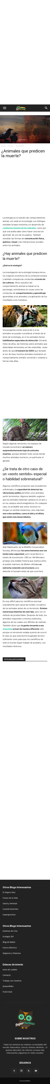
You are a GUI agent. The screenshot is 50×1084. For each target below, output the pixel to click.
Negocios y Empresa (12, 953)
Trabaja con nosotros (12, 980)
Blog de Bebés (9, 942)
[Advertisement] (25, 26)
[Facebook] (14, 1071)
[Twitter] (28, 1071)
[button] (4, 108)
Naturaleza (20, 146)
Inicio (3, 146)
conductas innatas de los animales (19, 228)
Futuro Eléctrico (10, 947)
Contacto (7, 975)
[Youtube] (36, 1071)
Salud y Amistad (10, 903)
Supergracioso (9, 914)
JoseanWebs (8, 986)
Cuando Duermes (10, 909)
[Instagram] (21, 1070)
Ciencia (10, 146)
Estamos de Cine (10, 931)
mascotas (8, 629)
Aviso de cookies (10, 969)
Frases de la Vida (10, 898)
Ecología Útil (8, 936)
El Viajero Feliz (9, 892)
